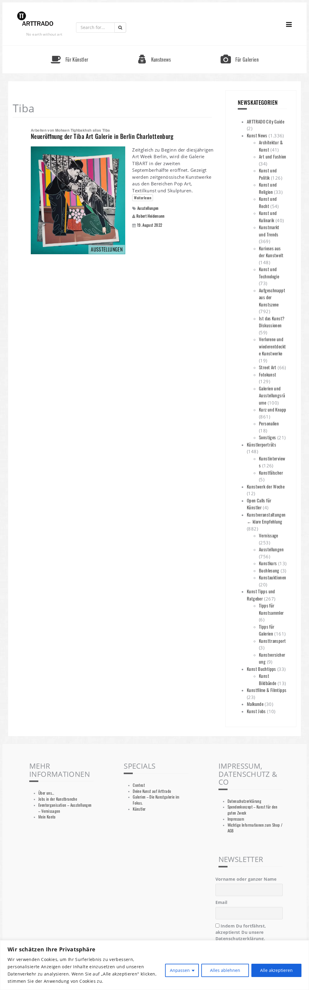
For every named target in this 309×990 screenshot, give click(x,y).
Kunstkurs (268, 563)
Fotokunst (267, 374)
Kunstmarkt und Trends (269, 231)
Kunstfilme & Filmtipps (266, 690)
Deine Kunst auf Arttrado (152, 791)
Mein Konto (47, 817)
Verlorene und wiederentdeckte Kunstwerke (272, 346)
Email (221, 902)
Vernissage (268, 535)
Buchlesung (269, 570)
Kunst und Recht (268, 202)
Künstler (139, 809)
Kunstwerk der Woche (266, 486)
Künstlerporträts (261, 444)
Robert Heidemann (150, 216)
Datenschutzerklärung (245, 801)
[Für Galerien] (239, 48)
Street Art (267, 367)
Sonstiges (267, 437)
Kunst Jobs (256, 711)
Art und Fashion (272, 156)
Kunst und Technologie (269, 273)
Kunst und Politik (268, 174)
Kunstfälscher (271, 472)
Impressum (236, 819)
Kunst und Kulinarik (268, 216)
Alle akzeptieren (276, 970)
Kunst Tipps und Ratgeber (261, 595)
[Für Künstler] (69, 48)
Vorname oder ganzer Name (246, 879)
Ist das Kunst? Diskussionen (271, 322)
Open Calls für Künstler (259, 504)
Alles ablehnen (225, 970)
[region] (154, 965)
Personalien (269, 423)
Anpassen (180, 970)
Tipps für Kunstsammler (271, 609)
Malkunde (255, 703)
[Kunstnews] (154, 48)
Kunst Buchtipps (261, 668)
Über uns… (46, 793)
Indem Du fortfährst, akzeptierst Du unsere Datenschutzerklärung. (240, 932)
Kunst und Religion (268, 188)
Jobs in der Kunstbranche (57, 799)
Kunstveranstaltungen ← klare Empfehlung (266, 518)
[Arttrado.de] (35, 19)
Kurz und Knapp (272, 409)
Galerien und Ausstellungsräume (272, 395)
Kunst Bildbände (267, 679)
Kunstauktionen (272, 577)
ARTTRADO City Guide (265, 121)
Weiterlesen (142, 197)
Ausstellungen (148, 208)
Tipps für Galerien (266, 630)
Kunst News (257, 135)
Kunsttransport (272, 640)
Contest (139, 785)
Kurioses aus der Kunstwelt (271, 252)
